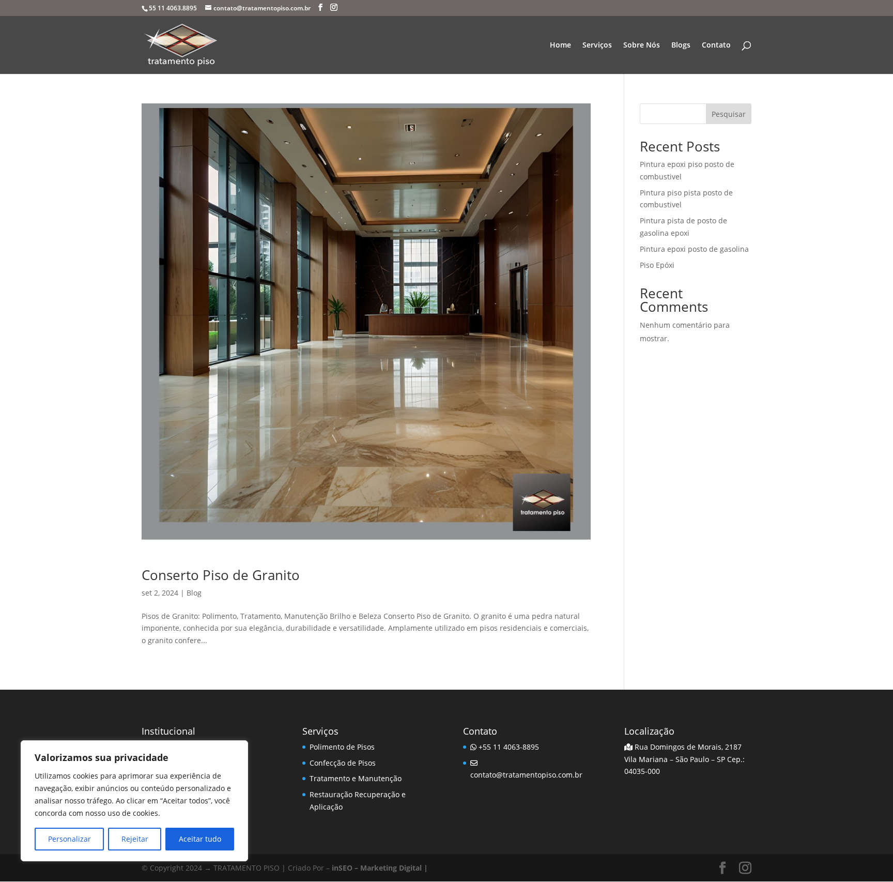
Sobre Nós (641, 45)
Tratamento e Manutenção (356, 778)
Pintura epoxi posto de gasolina (694, 249)
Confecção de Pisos (343, 763)
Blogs (680, 45)
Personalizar (69, 839)
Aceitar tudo (200, 839)
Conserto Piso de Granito (221, 575)
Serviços (597, 45)
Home (560, 45)
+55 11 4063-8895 (507, 747)
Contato (716, 45)
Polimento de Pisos (342, 747)
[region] (134, 800)
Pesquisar (729, 114)
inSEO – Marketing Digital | (380, 868)
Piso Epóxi (657, 265)
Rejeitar (134, 839)
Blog (194, 593)
